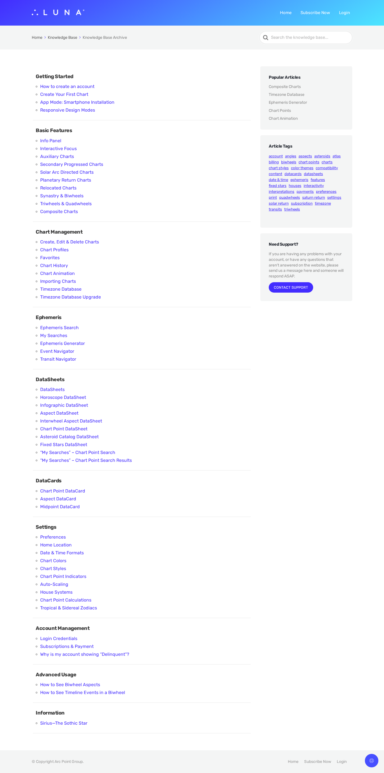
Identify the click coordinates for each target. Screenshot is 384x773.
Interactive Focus (58, 148)
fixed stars (277, 186)
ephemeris (299, 180)
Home (286, 12)
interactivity (314, 186)
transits (275, 209)
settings (334, 197)
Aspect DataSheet (59, 413)
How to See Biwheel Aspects (70, 684)
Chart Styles (53, 568)
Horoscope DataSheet (63, 397)
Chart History (54, 265)
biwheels (288, 162)
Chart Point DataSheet (63, 428)
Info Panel (50, 140)
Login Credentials (58, 638)
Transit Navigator (58, 359)
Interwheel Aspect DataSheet (71, 421)
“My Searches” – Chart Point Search (77, 452)
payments (305, 191)
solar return (279, 203)
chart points (309, 162)
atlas (337, 156)
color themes (302, 168)
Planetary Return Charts (65, 180)
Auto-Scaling (54, 584)
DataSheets (52, 389)
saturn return (313, 197)
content (275, 174)
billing (274, 162)
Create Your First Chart (64, 94)
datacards (293, 174)
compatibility (327, 168)
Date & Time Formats (62, 552)
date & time (278, 180)
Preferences (53, 537)
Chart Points (280, 110)
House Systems (56, 592)
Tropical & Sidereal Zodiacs (68, 608)
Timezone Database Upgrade (70, 297)
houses (295, 186)
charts (327, 162)
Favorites (50, 257)
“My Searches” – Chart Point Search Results (86, 460)
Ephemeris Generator (62, 343)
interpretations (281, 191)
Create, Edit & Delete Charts (69, 242)
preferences (326, 191)
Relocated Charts (58, 188)
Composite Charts (59, 211)
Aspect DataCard (58, 498)
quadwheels (289, 197)
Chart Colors (53, 560)
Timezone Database (61, 289)
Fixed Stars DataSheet (63, 444)
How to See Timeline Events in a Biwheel (82, 692)
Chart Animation (57, 273)
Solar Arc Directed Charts (67, 172)
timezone (323, 203)
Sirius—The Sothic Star (63, 723)
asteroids (322, 156)
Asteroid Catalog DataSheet (69, 436)
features (318, 180)
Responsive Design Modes (67, 110)
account (276, 156)
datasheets (313, 174)
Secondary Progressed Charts (71, 164)
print (273, 197)
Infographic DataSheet (64, 405)
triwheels (292, 209)
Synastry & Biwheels (61, 195)
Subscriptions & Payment (67, 646)
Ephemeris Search (59, 327)
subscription (302, 203)
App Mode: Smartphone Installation (77, 102)
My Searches (53, 335)
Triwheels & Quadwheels (66, 203)
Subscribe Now (315, 12)
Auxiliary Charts (57, 156)
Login (344, 12)
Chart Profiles (54, 249)
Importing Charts (58, 281)
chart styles (279, 168)
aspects (305, 156)
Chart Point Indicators (63, 576)
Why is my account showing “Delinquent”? (84, 654)
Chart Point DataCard (62, 491)
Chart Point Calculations (65, 600)
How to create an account (67, 86)
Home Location (56, 545)
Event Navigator (57, 351)
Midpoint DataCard (60, 506)
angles (290, 156)
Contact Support (291, 287)
